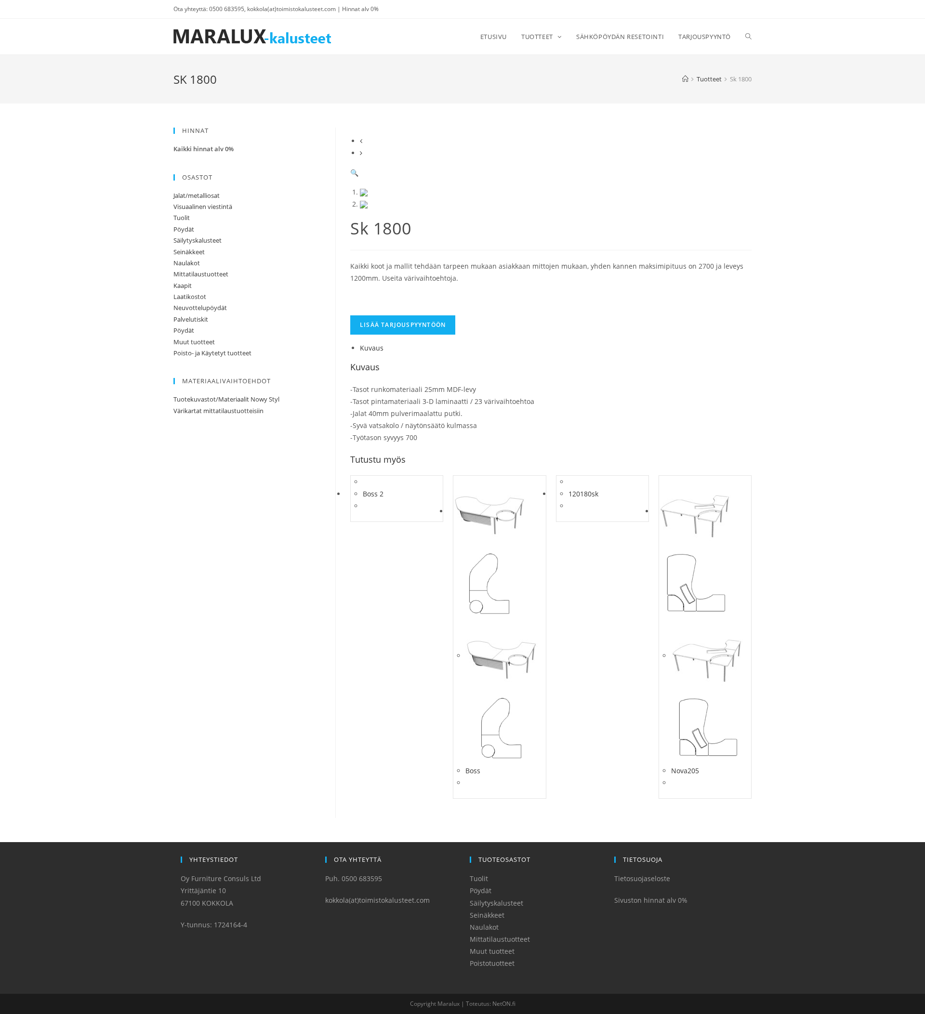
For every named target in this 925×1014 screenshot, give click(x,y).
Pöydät (183, 229)
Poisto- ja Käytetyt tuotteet (212, 353)
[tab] (556, 348)
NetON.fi (503, 1004)
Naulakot (186, 263)
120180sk (583, 493)
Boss (472, 770)
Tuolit (181, 217)
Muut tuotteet (194, 342)
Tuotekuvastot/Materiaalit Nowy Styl (226, 399)
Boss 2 (373, 493)
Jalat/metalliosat (196, 195)
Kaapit (182, 285)
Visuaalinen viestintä (202, 206)
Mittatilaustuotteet (200, 274)
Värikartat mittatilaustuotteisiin (218, 410)
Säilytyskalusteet (197, 240)
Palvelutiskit (190, 319)
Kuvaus (371, 347)
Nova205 (685, 770)
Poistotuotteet (492, 963)
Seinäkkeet (189, 251)
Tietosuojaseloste (642, 878)
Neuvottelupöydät (200, 307)
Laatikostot (189, 296)
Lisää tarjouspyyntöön (403, 325)
